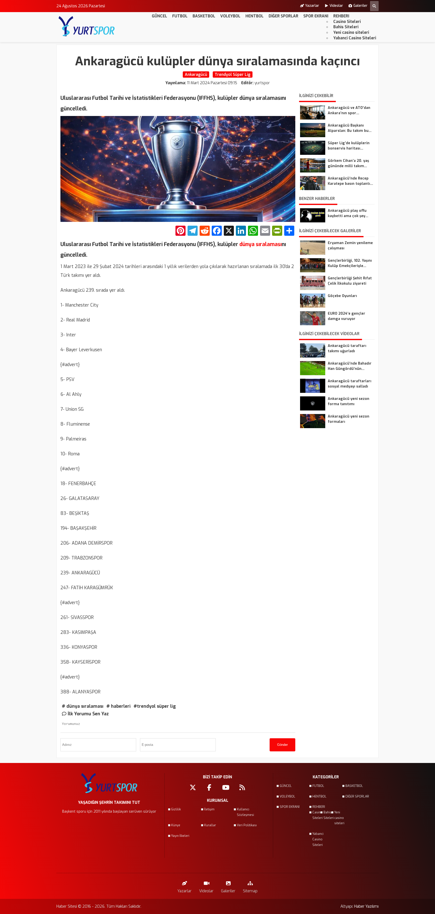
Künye (175, 825)
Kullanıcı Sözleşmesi (245, 812)
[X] (229, 231)
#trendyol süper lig (155, 706)
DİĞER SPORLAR (283, 16)
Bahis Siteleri (345, 27)
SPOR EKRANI (315, 16)
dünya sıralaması (260, 244)
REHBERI (341, 16)
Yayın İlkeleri (180, 836)
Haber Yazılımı (366, 906)
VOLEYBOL (230, 16)
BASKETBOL (204, 16)
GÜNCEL (159, 16)
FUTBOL (180, 16)
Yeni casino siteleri (351, 32)
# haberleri (118, 706)
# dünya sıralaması (82, 706)
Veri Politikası (247, 825)
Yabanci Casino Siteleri (354, 38)
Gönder (282, 745)
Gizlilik (176, 809)
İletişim (209, 809)
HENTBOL (254, 16)
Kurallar (210, 825)
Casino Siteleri (347, 21)
